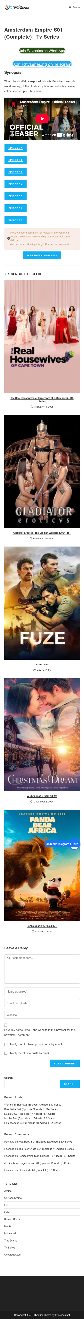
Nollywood (10, 1233)
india (7, 1212)
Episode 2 (15, 160)
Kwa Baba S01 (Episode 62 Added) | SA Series (31, 1109)
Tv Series (9, 1247)
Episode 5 (15, 196)
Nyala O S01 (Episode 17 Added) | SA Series (29, 1113)
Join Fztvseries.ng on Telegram (42, 64)
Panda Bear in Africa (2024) (42, 926)
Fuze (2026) (42, 664)
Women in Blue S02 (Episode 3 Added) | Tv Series (32, 1104)
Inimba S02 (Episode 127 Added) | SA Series (29, 1118)
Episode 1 (15, 148)
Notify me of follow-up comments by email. (36, 1044)
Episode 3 (15, 172)
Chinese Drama (13, 1198)
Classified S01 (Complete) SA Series (39, 1170)
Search (8, 1077)
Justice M (9, 1163)
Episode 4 (15, 184)
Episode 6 (15, 208)
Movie (7, 1226)
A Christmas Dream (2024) (42, 796)
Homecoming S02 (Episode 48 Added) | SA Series (32, 1123)
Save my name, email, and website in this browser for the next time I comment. (39, 1032)
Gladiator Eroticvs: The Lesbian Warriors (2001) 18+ (42, 532)
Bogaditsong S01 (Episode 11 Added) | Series (45, 1163)
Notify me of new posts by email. (30, 1053)
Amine (8, 1191)
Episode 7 (15, 220)
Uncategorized (12, 1254)
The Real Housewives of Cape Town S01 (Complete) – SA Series (42, 399)
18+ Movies (11, 1183)
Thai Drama (10, 1240)
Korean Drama (12, 1219)
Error (7, 1205)
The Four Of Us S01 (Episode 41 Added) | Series (46, 1149)
